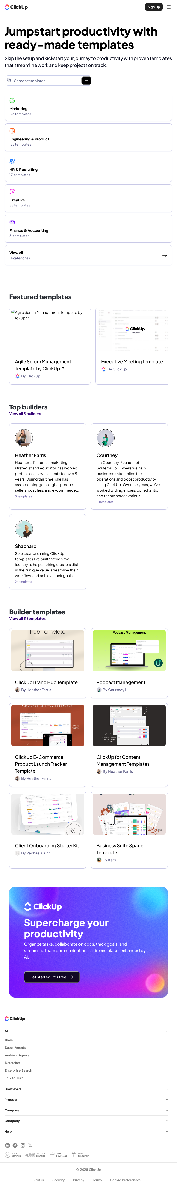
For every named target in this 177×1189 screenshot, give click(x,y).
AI (6, 1031)
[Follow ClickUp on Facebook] (15, 1145)
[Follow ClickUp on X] (30, 1145)
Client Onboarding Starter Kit (47, 845)
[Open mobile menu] (168, 7)
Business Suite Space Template (120, 848)
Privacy (78, 1180)
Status (39, 1180)
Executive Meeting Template (132, 361)
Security (58, 1180)
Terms (97, 1180)
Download (13, 1089)
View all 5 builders (25, 413)
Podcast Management (121, 682)
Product (11, 1100)
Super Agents (15, 1047)
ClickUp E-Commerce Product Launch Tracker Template (41, 764)
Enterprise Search (18, 1070)
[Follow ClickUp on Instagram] (23, 1145)
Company (12, 1121)
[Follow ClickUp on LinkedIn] (7, 1145)
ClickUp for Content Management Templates (123, 760)
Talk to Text (14, 1078)
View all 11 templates (27, 618)
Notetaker (12, 1063)
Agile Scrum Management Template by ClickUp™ (43, 364)
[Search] (86, 80)
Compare (12, 1110)
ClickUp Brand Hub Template (46, 682)
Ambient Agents (17, 1055)
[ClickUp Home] (16, 6)
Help (8, 1131)
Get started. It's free (48, 976)
